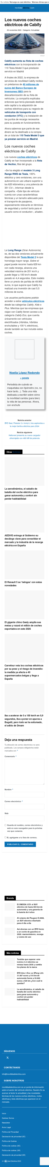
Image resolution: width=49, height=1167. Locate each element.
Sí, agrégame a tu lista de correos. (21, 837)
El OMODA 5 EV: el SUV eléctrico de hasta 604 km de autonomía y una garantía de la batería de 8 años (30, 908)
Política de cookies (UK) (11, 1150)
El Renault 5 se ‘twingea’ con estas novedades (23, 583)
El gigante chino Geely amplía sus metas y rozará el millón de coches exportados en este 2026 (23, 625)
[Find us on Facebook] (3, 1057)
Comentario (11, 756)
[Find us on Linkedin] (26, 1057)
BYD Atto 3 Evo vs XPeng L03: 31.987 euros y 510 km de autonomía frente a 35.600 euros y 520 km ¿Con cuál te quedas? (30, 978)
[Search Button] (46, 8)
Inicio (4, 1113)
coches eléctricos (27, 157)
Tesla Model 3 (28, 257)
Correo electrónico (14, 801)
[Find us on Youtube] (21, 1057)
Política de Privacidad (10, 1131)
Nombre (9, 789)
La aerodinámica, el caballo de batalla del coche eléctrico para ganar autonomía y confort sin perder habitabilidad (21, 493)
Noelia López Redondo (24, 372)
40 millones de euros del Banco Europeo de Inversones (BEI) (22, 88)
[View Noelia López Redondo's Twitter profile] (24, 365)
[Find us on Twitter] (7, 1057)
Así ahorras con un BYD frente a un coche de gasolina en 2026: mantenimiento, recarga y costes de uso (30, 933)
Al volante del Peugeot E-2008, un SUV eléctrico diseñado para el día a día (30, 920)
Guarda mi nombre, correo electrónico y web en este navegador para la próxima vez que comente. (25, 828)
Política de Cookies (9, 1141)
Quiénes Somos (8, 1118)
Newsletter (6, 1122)
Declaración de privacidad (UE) (13, 1136)
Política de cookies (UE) (11, 1145)
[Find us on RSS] (17, 1057)
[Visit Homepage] (24, 8)
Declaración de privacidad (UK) (13, 1155)
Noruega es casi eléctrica (20, 2)
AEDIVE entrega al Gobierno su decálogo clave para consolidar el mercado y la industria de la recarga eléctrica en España (24, 540)
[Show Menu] (3, 8)
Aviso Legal (6, 1127)
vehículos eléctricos (33, 301)
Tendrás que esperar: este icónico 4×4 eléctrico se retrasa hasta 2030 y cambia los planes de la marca (29, 963)
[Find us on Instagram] (12, 1057)
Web (6, 813)
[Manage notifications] (6, 1161)
